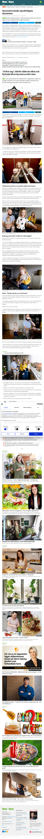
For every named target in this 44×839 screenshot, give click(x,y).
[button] (13, 4)
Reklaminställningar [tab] (27, 407)
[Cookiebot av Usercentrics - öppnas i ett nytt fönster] (38, 404)
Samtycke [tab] (6, 407)
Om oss (35, 836)
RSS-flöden (4, 827)
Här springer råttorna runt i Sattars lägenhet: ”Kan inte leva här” (14, 62)
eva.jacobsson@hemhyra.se (21, 814)
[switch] (16, 429)
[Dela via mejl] (38, 23)
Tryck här (16, 57)
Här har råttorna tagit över (22, 36)
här (38, 53)
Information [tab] (16, 407)
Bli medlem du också (34, 829)
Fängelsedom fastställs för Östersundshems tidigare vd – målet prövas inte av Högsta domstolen (21, 66)
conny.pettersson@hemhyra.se (22, 818)
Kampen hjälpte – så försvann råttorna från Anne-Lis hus (13, 65)
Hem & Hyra (9, 821)
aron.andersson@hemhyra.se (22, 828)
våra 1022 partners (8, 413)
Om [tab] (38, 407)
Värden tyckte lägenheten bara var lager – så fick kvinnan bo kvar (15, 63)
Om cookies (39, 836)
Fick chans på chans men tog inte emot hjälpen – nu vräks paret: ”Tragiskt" (22, 41)
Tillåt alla (36, 434)
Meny (40, 4)
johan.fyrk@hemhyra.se (20, 823)
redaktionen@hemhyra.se (12, 816)
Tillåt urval (22, 434)
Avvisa (8, 434)
